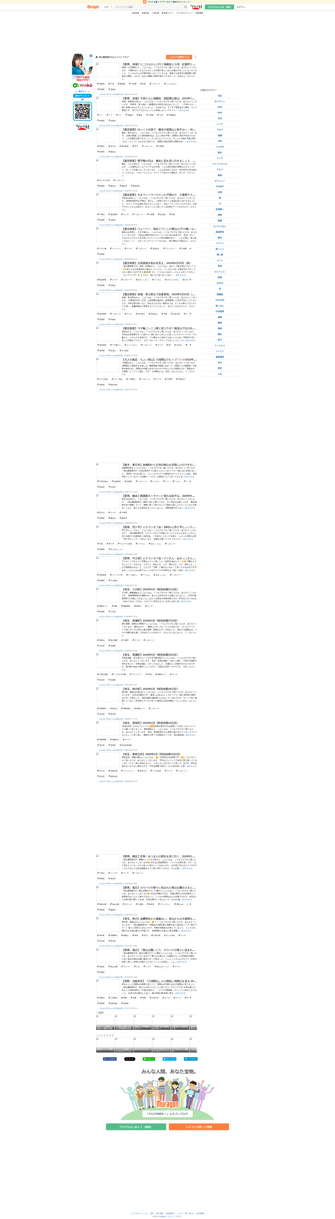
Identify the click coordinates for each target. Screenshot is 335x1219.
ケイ (120, 115)
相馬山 (102, 146)
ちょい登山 (118, 379)
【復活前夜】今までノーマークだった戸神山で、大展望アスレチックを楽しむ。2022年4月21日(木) (180, 194)
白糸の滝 (155, 997)
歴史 (220, 367)
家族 (220, 175)
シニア (220, 123)
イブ (110, 115)
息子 (220, 339)
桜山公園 (115, 904)
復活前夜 (114, 214)
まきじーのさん (173, 279)
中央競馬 (220, 311)
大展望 (133, 83)
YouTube (219, 299)
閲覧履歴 (199, 13)
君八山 (102, 770)
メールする (192, 1059)
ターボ (126, 214)
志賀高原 (102, 575)
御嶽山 (126, 935)
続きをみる (184, 110)
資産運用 (220, 356)
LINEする (150, 1059)
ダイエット (220, 180)
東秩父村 (114, 776)
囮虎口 (138, 606)
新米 (220, 237)
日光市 (113, 487)
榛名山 (113, 151)
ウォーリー (116, 248)
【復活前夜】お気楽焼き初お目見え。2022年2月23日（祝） (157, 263)
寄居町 (113, 745)
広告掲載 (200, 1213)
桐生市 (113, 878)
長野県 (102, 254)
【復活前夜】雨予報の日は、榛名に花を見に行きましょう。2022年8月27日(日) (168, 160)
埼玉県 (102, 645)
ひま (138, 966)
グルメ (220, 169)
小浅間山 (132, 379)
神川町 (113, 714)
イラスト (220, 243)
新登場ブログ (167, 13)
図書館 (220, 294)
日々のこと (220, 101)
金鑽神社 (102, 708)
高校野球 (220, 231)
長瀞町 (113, 645)
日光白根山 (103, 481)
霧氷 (140, 115)
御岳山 (114, 708)
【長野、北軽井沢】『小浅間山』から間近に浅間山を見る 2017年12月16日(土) (168, 981)
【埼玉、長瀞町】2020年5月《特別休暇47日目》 (150, 620)
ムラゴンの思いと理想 (199, 1127)
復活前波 (125, 146)
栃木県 (102, 487)
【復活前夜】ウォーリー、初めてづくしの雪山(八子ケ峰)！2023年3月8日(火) (167, 229)
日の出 (179, 345)
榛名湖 (124, 186)
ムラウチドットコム (139, 1213)
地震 (220, 135)
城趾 (115, 606)
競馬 (220, 322)
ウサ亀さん (116, 345)
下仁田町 (125, 350)
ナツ (101, 115)
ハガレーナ (156, 83)
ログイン (241, 6)
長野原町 (114, 1003)
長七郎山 (141, 313)
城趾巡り (115, 739)
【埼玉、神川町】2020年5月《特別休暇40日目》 (150, 689)
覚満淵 (122, 83)
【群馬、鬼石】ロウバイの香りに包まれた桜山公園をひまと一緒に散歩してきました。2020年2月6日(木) (183, 887)
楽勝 (134, 997)
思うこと (220, 248)
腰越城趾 (126, 606)
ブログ (220, 129)
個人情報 (159, 1213)
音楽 (220, 265)
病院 (220, 214)
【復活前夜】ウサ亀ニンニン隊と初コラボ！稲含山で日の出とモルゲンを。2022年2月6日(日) (177, 328)
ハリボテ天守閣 (120, 674)
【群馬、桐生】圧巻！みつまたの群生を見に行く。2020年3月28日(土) (163, 856)
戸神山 (102, 214)
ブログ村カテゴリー (184, 13)
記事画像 (135, 13)
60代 (220, 112)
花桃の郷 (114, 770)
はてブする (171, 1059)
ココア (148, 966)
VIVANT (220, 186)
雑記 (220, 333)
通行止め (180, 904)
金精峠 (129, 481)
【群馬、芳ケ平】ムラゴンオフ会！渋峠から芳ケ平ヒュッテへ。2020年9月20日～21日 (173, 527)
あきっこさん (143, 279)
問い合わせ (189, 1213)
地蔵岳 (102, 83)
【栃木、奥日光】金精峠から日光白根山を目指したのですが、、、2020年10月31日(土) (173, 464)
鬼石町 (102, 966)
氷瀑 (165, 313)
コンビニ (220, 350)
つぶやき (220, 146)
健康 (220, 316)
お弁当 (220, 282)
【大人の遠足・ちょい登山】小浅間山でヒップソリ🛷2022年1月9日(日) (164, 359)
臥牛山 (113, 146)
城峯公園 (102, 904)
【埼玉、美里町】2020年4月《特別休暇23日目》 (150, 723)
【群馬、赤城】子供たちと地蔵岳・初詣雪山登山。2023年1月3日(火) (162, 98)
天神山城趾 (103, 674)
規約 (152, 1213)
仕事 (220, 192)
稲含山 (113, 350)
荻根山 (102, 640)
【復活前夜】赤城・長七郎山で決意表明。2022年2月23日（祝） (159, 294)
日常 (220, 140)
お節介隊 (176, 313)
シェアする (111, 1059)
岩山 (145, 935)
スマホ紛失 (157, 770)
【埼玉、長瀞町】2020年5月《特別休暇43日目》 (150, 654)
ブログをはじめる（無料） (220, 6)
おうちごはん (220, 226)
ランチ (220, 157)
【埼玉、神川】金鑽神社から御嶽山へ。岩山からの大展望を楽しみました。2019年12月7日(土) (177, 918)
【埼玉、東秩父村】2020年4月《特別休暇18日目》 (152, 754)
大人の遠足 (103, 379)
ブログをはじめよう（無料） (136, 1127)
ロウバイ (128, 904)
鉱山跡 (162, 214)
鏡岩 (136, 935)
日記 (220, 95)
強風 (144, 997)
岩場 (173, 214)
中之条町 (114, 580)
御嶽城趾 (126, 708)
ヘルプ (180, 1213)
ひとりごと (220, 271)
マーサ (178, 997)
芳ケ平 (111, 543)
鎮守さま (143, 770)
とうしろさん (132, 345)
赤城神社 (172, 115)
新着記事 (145, 13)
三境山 (102, 873)
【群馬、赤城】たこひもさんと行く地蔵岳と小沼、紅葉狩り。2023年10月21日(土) (170, 64)
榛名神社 (136, 186)
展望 (125, 997)
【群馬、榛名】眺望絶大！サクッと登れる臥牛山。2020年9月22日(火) (163, 496)
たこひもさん (171, 83)
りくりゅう (220, 345)
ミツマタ (114, 873)
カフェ (220, 260)
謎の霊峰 (114, 640)
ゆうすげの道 (104, 180)
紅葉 (144, 83)
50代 (220, 106)
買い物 (220, 254)
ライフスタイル (220, 163)
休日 (220, 362)
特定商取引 (170, 1213)
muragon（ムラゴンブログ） (171, 1216)
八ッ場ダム (133, 575)
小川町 (113, 611)
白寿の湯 (156, 935)
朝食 (220, 328)
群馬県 (102, 89)
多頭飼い (220, 209)
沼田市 (113, 220)
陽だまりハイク (163, 966)
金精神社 (117, 481)
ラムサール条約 (126, 543)
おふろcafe (170, 935)
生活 (220, 118)
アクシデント (170, 248)
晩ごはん (220, 305)
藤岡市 (113, 909)
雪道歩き (156, 248)
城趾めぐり (103, 606)
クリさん (157, 279)
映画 (220, 277)
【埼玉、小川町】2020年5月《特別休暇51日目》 (150, 589)
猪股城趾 (102, 739)
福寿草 (151, 904)
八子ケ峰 (102, 248)
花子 (136, 146)
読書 (220, 220)
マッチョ (156, 481)
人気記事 (155, 13)
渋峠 (101, 543)
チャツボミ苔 (117, 575)
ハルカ (177, 481)
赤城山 (113, 89)
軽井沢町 (114, 384)
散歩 (220, 152)
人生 (220, 373)
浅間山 (102, 997)
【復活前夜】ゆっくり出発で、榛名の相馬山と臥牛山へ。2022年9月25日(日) (167, 129)
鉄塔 (150, 674)
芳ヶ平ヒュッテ (116, 549)
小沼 (112, 83)
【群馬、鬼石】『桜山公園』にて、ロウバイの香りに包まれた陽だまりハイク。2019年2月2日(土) (179, 950)
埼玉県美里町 (127, 745)
